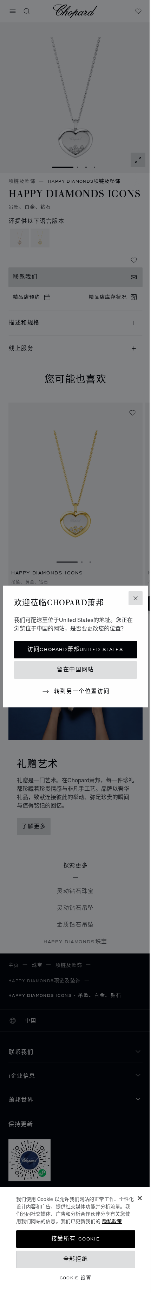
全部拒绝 (75, 1259)
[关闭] (139, 1198)
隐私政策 (112, 1220)
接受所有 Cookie (75, 1239)
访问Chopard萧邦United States (75, 649)
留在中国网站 (75, 670)
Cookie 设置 (76, 1277)
